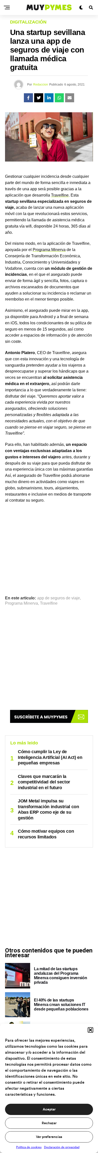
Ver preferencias (49, 1137)
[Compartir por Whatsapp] (59, 97)
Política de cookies (28, 1147)
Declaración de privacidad (61, 1147)
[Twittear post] (38, 97)
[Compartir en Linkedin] (49, 97)
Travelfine (60, 195)
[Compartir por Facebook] (28, 97)
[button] (90, 1029)
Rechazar (49, 1123)
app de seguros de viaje (58, 598)
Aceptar (49, 1109)
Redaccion (40, 84)
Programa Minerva (49, 250)
